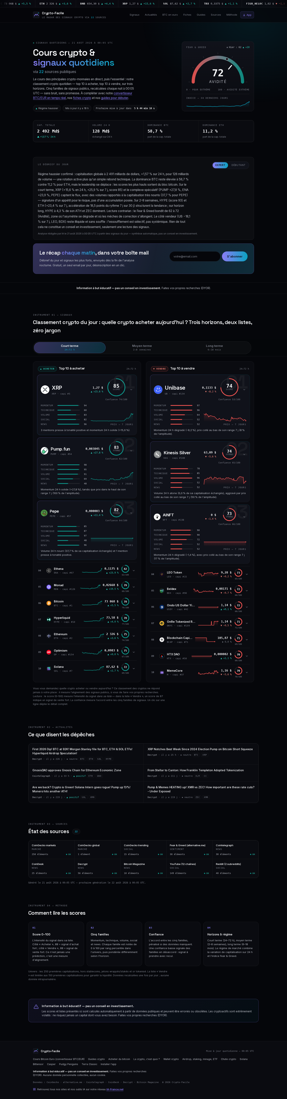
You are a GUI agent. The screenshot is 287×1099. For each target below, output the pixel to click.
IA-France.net (114, 1089)
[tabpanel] (143, 519)
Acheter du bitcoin (119, 1059)
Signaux (134, 14)
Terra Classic (89, 1064)
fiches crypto (82, 98)
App (249, 14)
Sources (216, 14)
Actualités (151, 14)
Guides (201, 14)
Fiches (187, 14)
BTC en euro (170, 14)
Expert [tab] (220, 165)
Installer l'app (108, 1064)
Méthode (231, 14)
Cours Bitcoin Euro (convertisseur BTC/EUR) (59, 1059)
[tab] (70, 347)
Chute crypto (228, 1059)
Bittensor (38, 1064)
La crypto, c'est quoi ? (147, 1059)
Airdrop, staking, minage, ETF (199, 1059)
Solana (244, 1059)
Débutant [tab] (239, 165)
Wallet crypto (171, 1059)
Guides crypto (96, 1059)
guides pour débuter (114, 98)
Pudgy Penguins (68, 1064)
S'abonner (234, 256)
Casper (51, 1064)
